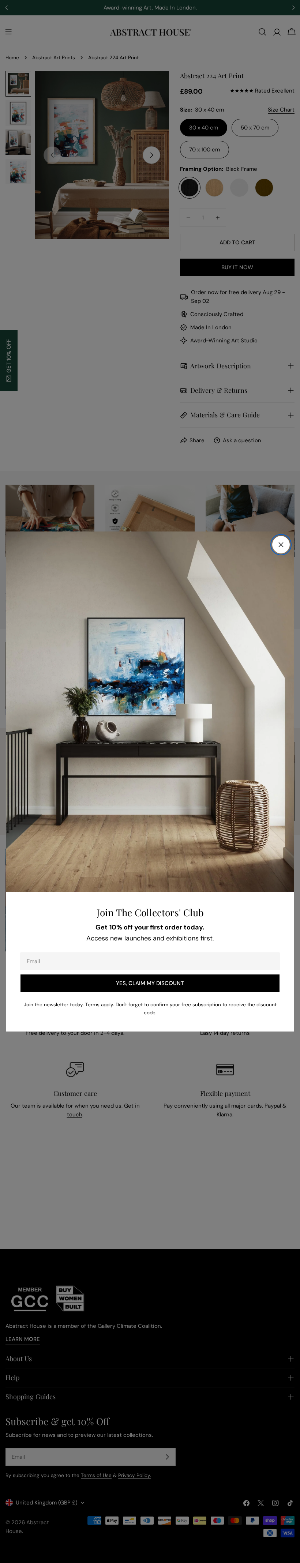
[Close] (281, 544)
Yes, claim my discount (150, 983)
